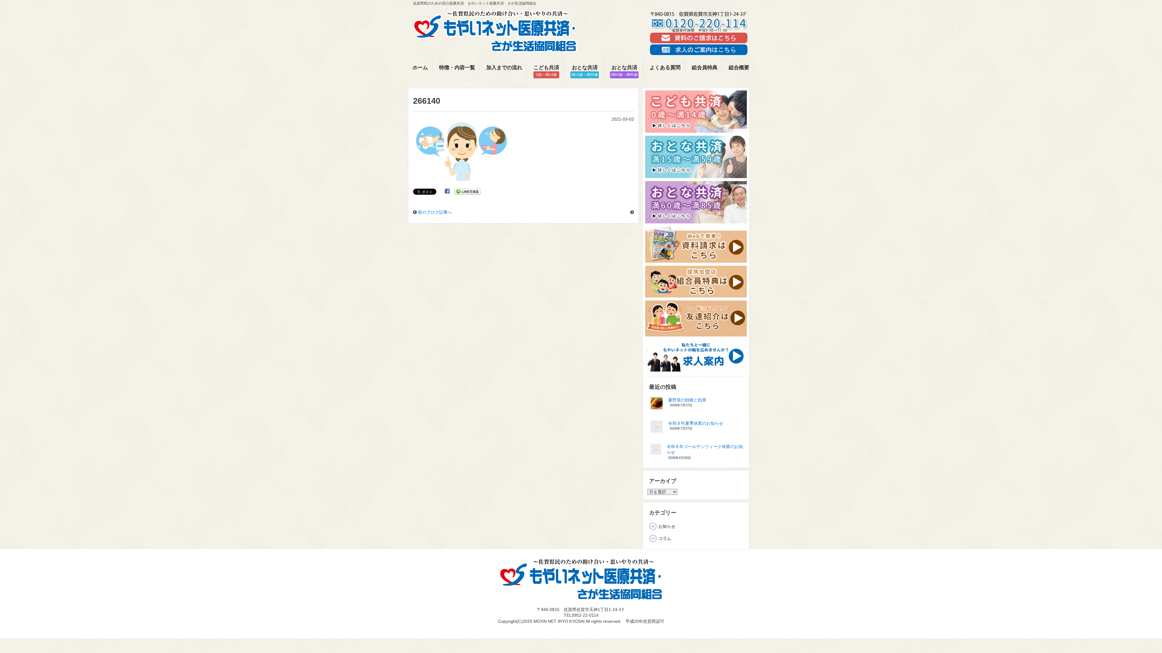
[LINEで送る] (467, 191)
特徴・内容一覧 (457, 67)
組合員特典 (704, 67)
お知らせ (666, 526)
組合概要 (739, 67)
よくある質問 (665, 67)
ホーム (420, 67)
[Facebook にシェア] (447, 191)
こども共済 (546, 71)
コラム (664, 538)
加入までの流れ (504, 67)
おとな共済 (584, 71)
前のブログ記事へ (435, 212)
